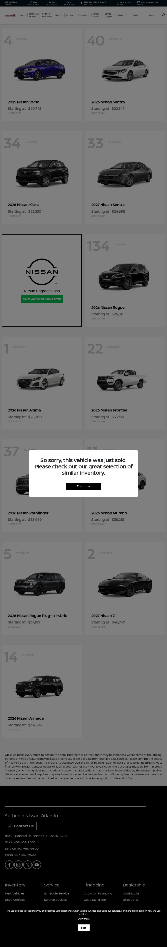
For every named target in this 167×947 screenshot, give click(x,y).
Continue (83, 486)
